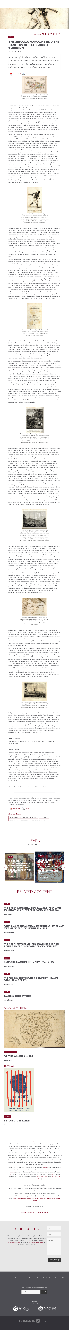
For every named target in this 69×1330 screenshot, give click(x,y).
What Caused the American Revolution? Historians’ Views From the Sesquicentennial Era (48, 866)
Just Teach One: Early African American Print (48, 1278)
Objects (12, 1172)
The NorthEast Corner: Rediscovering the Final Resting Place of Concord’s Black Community (31, 945)
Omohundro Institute (42, 1303)
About (23, 1278)
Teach (6, 1278)
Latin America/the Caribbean (19, 820)
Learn (11, 1278)
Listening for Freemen (17, 1121)
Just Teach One (42, 1176)
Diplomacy (44, 817)
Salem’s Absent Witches (17, 996)
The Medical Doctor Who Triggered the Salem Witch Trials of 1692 (31, 979)
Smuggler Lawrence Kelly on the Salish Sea (29, 962)
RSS (63, 1278)
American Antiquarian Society (30, 1303)
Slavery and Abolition (39, 820)
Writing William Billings (18, 1056)
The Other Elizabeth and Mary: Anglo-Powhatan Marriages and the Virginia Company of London (19, 866)
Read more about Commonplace (34, 1213)
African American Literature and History (23, 817)
